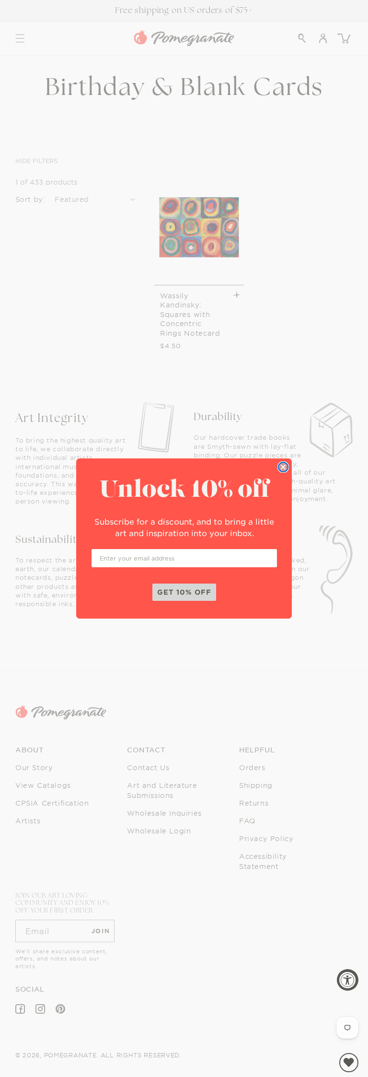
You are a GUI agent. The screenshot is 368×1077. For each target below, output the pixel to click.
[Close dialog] (283, 467)
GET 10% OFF (184, 592)
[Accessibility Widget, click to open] (347, 980)
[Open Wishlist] (348, 1062)
